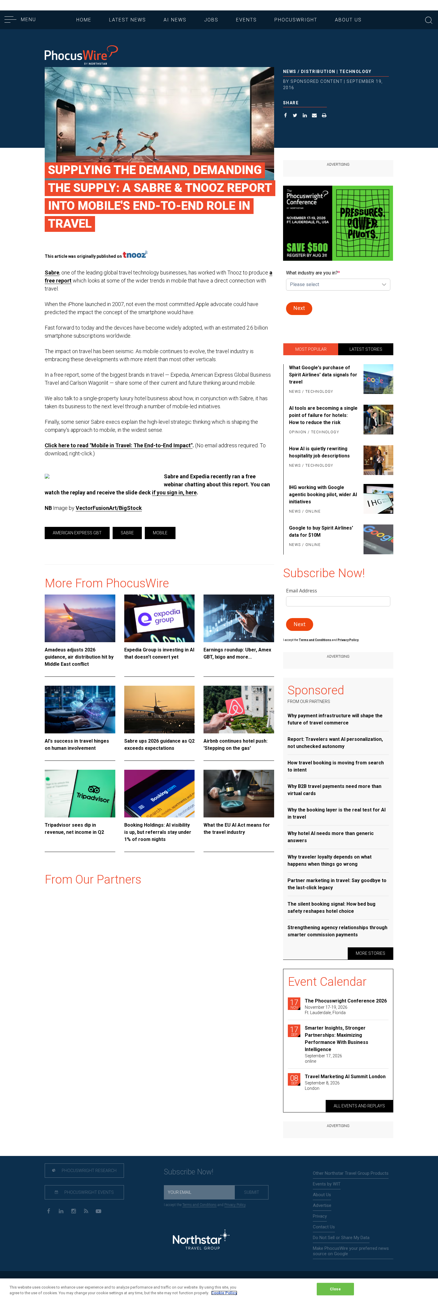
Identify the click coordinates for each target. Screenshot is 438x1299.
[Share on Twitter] (295, 116)
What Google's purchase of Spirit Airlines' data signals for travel (323, 375)
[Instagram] (73, 1210)
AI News (175, 20)
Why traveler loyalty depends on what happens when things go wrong (330, 860)
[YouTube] (98, 1210)
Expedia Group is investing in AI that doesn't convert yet (159, 653)
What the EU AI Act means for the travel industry (237, 828)
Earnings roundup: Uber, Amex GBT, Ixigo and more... (237, 653)
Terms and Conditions (315, 640)
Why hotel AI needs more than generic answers (331, 837)
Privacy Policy (235, 1205)
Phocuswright (295, 20)
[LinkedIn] (61, 1210)
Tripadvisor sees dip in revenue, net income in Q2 (74, 828)
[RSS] (86, 1210)
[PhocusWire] (81, 55)
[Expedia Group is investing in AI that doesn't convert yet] (159, 618)
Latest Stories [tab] (366, 349)
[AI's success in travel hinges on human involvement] (80, 709)
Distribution (318, 71)
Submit (251, 1192)
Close (335, 1289)
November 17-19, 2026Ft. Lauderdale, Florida (326, 1010)
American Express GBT (77, 532)
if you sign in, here (174, 492)
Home (83, 20)
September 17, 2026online (323, 1058)
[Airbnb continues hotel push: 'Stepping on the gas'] (239, 709)
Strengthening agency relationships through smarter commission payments (337, 931)
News (289, 71)
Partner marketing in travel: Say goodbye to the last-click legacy (337, 884)
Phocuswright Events (88, 1192)
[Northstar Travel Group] (201, 1240)
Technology (355, 71)
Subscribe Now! (188, 1172)
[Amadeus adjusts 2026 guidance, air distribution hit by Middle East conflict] (80, 618)
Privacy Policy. (348, 640)
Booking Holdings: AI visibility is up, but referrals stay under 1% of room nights (157, 832)
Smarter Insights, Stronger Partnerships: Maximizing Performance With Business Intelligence (336, 1038)
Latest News (127, 20)
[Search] (429, 19)
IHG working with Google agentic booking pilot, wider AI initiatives (323, 495)
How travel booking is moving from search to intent (336, 766)
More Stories (370, 953)
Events (246, 20)
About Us (348, 20)
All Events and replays (359, 1106)
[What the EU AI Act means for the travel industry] (239, 793)
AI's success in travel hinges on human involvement (77, 744)
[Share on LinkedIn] (304, 116)
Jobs (211, 20)
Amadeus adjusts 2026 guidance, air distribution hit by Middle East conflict (79, 657)
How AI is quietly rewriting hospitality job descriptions (319, 452)
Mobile (160, 532)
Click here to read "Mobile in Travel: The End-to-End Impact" (118, 445)
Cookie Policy (224, 1293)
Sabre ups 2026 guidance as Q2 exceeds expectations (159, 744)
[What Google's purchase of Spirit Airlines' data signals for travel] (377, 380)
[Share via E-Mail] (314, 116)
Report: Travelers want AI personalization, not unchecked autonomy (335, 742)
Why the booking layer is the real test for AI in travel (337, 813)
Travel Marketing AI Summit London (345, 1076)
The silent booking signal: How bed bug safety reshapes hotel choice (331, 907)
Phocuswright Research (89, 1170)
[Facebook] (48, 1210)
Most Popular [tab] (311, 349)
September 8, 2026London (322, 1086)
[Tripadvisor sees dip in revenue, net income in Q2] (80, 793)
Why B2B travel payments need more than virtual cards (334, 789)
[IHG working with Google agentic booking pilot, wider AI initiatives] (377, 500)
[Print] (324, 116)
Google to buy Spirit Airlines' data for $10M (321, 531)
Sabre (52, 272)
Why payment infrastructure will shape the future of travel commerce (335, 719)
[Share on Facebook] (285, 116)
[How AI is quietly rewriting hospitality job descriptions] (377, 460)
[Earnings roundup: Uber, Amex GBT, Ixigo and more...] (239, 618)
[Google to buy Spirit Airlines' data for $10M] (377, 539)
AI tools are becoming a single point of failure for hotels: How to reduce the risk (323, 415)
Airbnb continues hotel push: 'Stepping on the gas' (236, 744)
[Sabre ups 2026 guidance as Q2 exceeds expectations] (159, 709)
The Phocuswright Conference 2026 (346, 1001)
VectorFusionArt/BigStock (109, 508)
